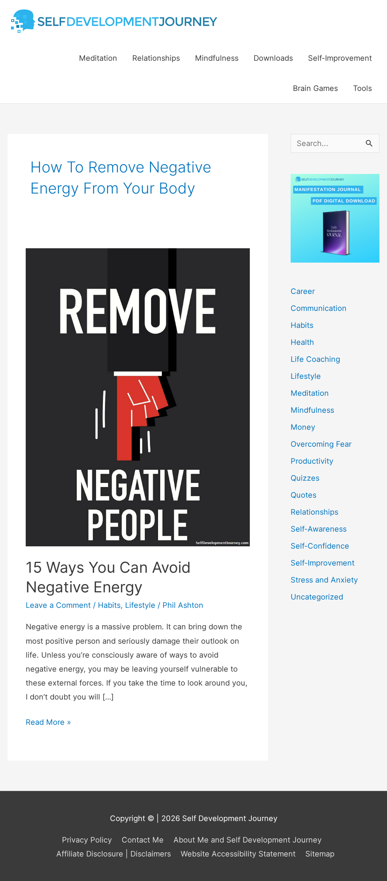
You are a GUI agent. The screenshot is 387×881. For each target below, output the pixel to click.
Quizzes (305, 478)
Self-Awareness (319, 529)
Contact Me (143, 839)
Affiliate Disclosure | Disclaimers (113, 853)
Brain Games (315, 88)
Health (302, 342)
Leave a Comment (58, 605)
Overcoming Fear (321, 444)
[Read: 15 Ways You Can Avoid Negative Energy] (138, 396)
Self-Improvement (340, 58)
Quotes (303, 495)
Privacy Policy (87, 839)
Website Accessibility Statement (238, 853)
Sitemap (319, 853)
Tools (362, 88)
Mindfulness (216, 58)
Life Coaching (315, 359)
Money (303, 427)
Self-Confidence (320, 545)
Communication (319, 308)
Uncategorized (317, 596)
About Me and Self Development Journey (247, 839)
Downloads (273, 58)
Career (303, 291)
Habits (109, 605)
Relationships (156, 58)
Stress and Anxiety (324, 579)
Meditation (98, 58)
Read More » (48, 723)
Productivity (312, 461)
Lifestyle (140, 605)
